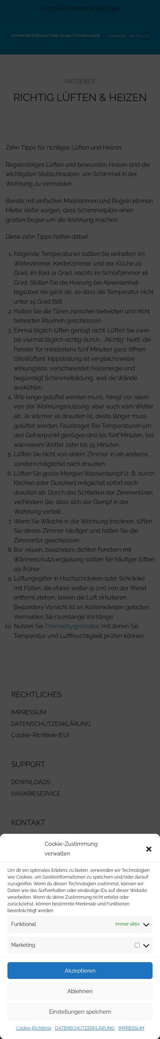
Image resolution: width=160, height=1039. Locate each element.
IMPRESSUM (131, 1028)
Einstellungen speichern (80, 1011)
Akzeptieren (80, 970)
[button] (149, 849)
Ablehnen (80, 991)
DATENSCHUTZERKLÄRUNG (85, 1028)
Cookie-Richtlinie (33, 1028)
